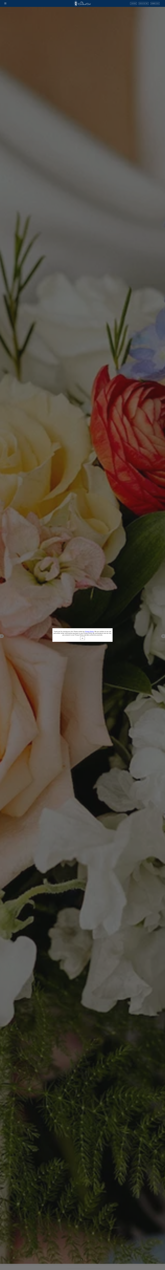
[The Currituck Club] (82, 3)
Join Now (133, 3)
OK (82, 638)
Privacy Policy (89, 631)
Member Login (155, 3)
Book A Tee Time (143, 3)
